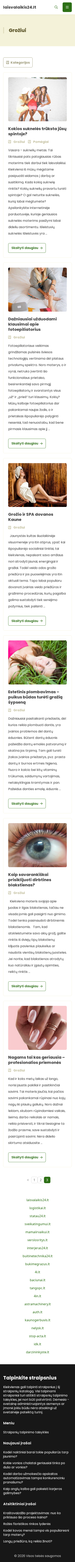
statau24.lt (38, 1216)
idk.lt (37, 1344)
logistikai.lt (37, 1208)
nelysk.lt (37, 1328)
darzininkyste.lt (37, 1352)
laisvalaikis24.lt (37, 1200)
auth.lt (37, 1312)
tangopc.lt (37, 1288)
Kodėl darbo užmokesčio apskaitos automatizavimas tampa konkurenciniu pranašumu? (34, 1478)
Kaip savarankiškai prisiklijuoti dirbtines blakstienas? (29, 880)
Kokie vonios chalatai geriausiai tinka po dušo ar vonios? (34, 1465)
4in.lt (37, 1296)
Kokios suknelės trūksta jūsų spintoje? (37, 131)
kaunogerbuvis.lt (37, 1320)
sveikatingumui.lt (38, 1224)
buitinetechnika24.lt (38, 1256)
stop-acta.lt (37, 1336)
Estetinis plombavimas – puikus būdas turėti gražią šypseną (35, 697)
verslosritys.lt (37, 1240)
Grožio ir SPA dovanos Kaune (30, 517)
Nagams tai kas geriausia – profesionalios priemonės (36, 1059)
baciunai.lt (37, 1280)
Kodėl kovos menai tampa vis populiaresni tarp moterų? (36, 1532)
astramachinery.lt (37, 1304)
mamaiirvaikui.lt (37, 1232)
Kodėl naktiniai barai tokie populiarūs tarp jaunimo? (36, 1454)
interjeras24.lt (37, 1248)
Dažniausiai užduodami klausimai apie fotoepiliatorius (32, 324)
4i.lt (37, 1272)
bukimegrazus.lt (37, 1264)
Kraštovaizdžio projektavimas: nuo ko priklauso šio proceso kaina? (32, 1515)
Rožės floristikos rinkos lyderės (27, 1524)
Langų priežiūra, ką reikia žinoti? (27, 1541)
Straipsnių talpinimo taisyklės (26, 1432)
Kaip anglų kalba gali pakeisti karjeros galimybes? (32, 1491)
